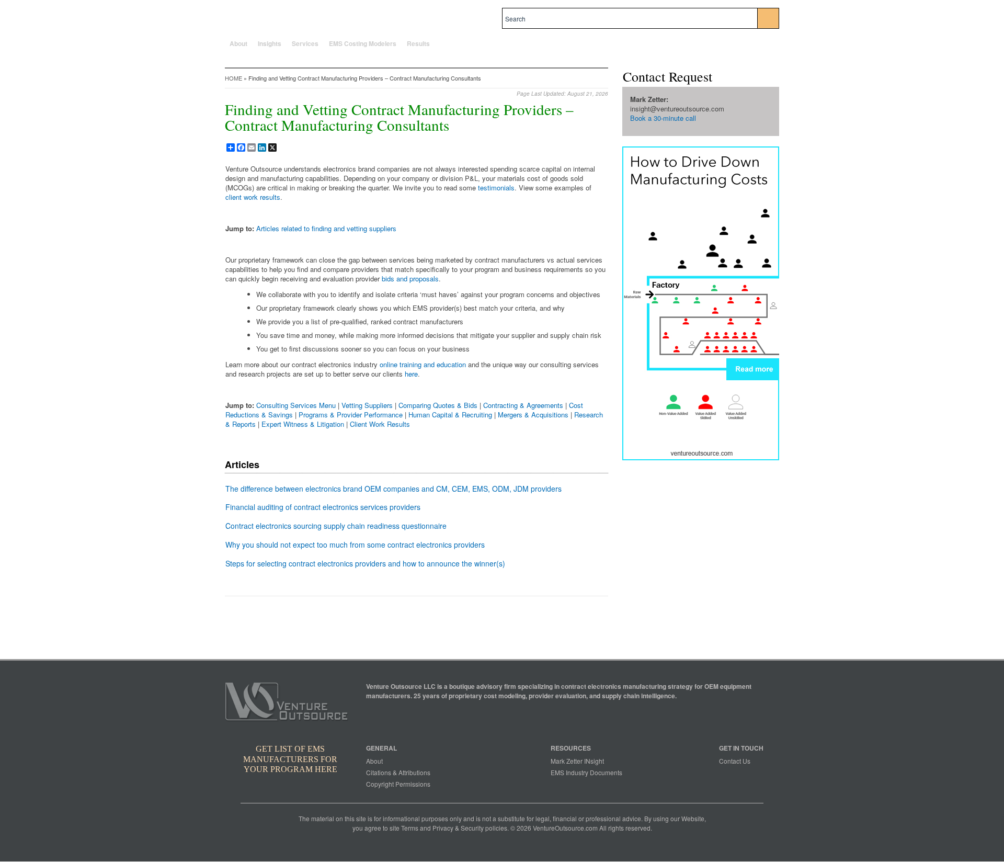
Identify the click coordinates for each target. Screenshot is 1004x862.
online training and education (423, 364)
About (238, 43)
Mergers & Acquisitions (533, 414)
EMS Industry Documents (586, 772)
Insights (269, 43)
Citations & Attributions (398, 772)
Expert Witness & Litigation (302, 424)
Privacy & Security (458, 827)
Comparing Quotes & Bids (437, 405)
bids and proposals (410, 278)
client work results (252, 197)
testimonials (496, 187)
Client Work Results (380, 424)
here (411, 374)
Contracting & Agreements (523, 405)
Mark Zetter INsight (577, 760)
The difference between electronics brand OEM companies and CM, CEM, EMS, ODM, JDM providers (393, 488)
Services (305, 43)
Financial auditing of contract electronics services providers (322, 507)
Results (418, 43)
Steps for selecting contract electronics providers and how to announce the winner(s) (365, 563)
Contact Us (734, 760)
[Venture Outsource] (288, 705)
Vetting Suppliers (367, 405)
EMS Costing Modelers (362, 43)
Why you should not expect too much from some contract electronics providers (355, 544)
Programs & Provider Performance (351, 414)
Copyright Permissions (398, 783)
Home (233, 78)
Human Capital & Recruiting (450, 414)
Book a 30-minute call (663, 118)
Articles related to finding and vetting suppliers (326, 228)
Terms (409, 827)
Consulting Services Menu (296, 405)
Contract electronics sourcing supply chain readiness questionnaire (336, 525)
